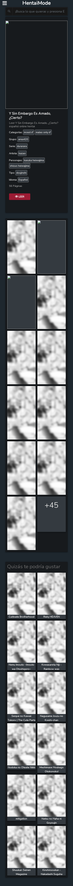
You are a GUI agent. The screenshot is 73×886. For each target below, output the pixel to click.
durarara (22, 146)
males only (42, 132)
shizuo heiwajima (19, 166)
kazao (22, 153)
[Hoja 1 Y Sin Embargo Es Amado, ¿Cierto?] (21, 246)
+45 (51, 505)
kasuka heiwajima (34, 160)
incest (27, 132)
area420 (23, 139)
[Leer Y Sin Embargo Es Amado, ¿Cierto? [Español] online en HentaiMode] (36, 64)
